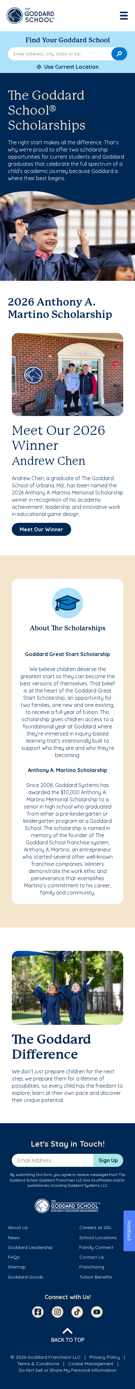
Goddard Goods (25, 1277)
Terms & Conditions (38, 1364)
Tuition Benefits (95, 1277)
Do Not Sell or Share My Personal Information (67, 1370)
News (14, 1237)
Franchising (91, 1267)
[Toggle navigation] (124, 15)
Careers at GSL (95, 1227)
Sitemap (17, 1267)
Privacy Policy (104, 1357)
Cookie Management (90, 1364)
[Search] (119, 53)
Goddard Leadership (30, 1247)
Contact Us (91, 1257)
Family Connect (96, 1247)
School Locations (98, 1237)
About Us (18, 1227)
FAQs (14, 1257)
